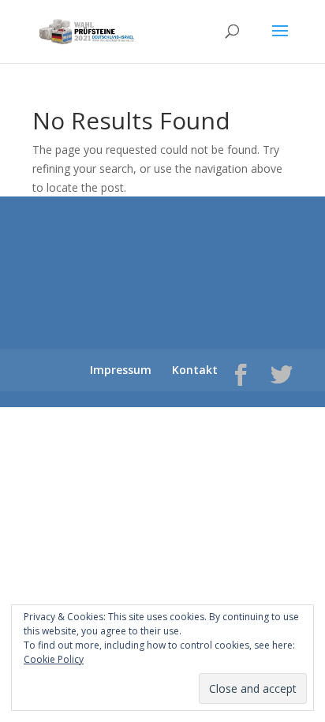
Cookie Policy (54, 659)
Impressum (120, 369)
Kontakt (195, 369)
